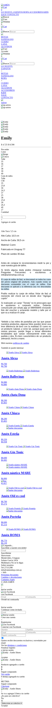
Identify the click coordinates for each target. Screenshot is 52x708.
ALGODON (6, 46)
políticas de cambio (21, 343)
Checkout (5, 686)
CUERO (5, 42)
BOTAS (4, 37)
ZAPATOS (18, 12)
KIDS (46, 12)
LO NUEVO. (7, 12)
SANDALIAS (7, 39)
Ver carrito (5, 674)
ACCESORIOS (36, 12)
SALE (4, 14)
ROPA (26, 12)
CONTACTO (13, 14)
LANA (4, 44)
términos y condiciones (17, 645)
